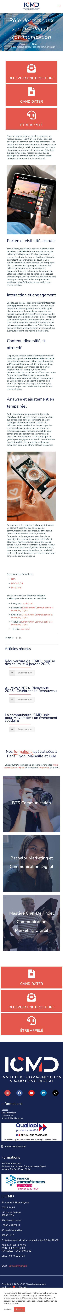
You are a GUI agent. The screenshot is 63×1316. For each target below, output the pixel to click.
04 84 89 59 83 (23, 1250)
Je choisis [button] (8, 1309)
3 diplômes (43, 767)
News (35, 44)
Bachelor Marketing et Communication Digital (23, 1166)
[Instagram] (7, 1093)
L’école (4, 1109)
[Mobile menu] (59, 5)
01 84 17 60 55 (18, 1245)
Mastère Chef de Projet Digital (16, 1169)
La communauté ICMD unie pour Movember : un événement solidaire (31, 717)
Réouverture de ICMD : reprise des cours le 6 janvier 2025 (30, 662)
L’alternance (7, 1115)
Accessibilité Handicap (12, 1118)
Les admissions (8, 1112)
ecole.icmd (28, 603)
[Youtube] (31, 1093)
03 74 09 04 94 (17, 1255)
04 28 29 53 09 (17, 1248)
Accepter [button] (19, 1309)
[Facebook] (19, 1093)
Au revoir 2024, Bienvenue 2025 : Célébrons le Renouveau (31, 689)
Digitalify (23, 1287)
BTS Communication (11, 1163)
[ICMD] (31, 6)
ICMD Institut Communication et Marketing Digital (32, 609)
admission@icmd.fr (17, 1265)
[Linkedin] (43, 1093)
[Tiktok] (55, 1093)
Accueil (23, 44)
